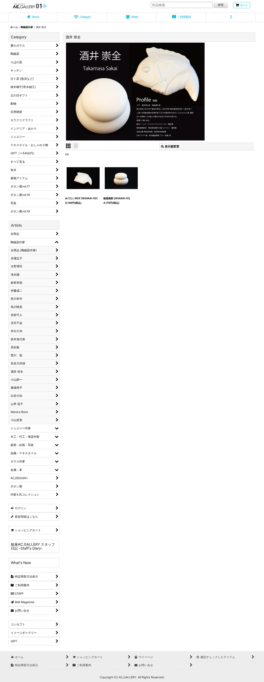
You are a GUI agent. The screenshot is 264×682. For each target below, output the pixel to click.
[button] (231, 17)
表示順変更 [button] (172, 146)
